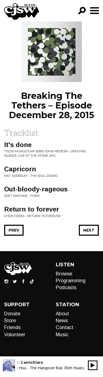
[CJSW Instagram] (6, 281)
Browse (64, 273)
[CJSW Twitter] (15, 281)
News (62, 320)
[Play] (93, 365)
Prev (14, 230)
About (62, 313)
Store (10, 320)
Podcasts (66, 287)
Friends (12, 327)
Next (88, 230)
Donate (12, 313)
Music (62, 334)
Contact (64, 327)
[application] (92, 365)
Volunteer (14, 334)
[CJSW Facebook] (23, 281)
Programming (70, 280)
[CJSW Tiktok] (32, 281)
